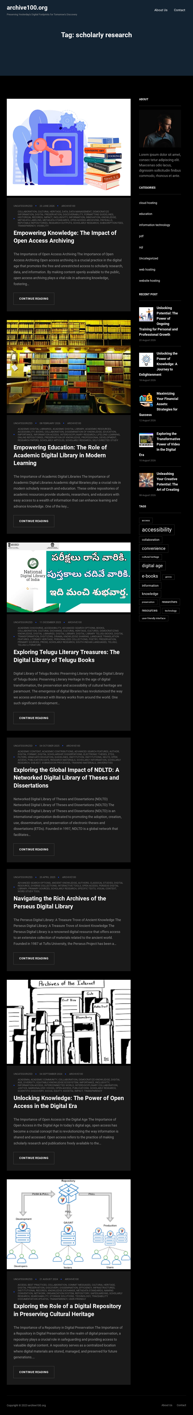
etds (111, 754)
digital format (27, 754)
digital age (152, 565)
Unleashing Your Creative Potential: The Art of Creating (168, 481)
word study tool (29, 891)
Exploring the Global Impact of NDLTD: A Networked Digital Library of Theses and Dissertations (66, 777)
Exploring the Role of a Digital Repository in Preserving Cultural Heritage (67, 1310)
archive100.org (27, 7)
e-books (150, 576)
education (145, 214)
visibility (43, 225)
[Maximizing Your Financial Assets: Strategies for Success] (146, 400)
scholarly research (86, 222)
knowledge (150, 594)
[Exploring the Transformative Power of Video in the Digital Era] (146, 441)
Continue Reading (33, 298)
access (146, 520)
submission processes (56, 762)
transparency (27, 225)
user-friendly (77, 1299)
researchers (169, 602)
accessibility (157, 529)
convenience (153, 548)
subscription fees (111, 222)
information (150, 585)
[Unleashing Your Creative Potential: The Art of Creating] (146, 481)
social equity (53, 1090)
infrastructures (104, 1287)
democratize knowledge (94, 1079)
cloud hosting (148, 203)
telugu (112, 642)
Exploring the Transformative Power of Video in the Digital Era (159, 444)
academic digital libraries (34, 428)
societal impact (73, 1090)
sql (141, 247)
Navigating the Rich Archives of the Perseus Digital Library (60, 902)
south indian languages (91, 642)
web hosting (147, 269)
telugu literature (29, 644)
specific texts (87, 888)
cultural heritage (150, 557)
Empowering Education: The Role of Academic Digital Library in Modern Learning (60, 455)
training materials (83, 762)
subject (36, 762)
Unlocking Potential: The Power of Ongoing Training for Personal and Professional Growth (158, 321)
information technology (154, 225)
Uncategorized (23, 205)
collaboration (150, 540)
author (114, 751)
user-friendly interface (153, 618)
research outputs (60, 222)
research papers (28, 440)
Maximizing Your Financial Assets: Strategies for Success (158, 404)
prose (44, 642)
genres (168, 577)
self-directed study (105, 440)
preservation (107, 639)
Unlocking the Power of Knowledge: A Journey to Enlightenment (158, 364)
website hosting (149, 280)
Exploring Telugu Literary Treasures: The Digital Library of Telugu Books (67, 656)
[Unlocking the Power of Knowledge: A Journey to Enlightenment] (146, 360)
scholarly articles (52, 440)
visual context (106, 888)
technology (171, 610)
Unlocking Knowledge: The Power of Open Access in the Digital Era (69, 1102)
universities (105, 762)
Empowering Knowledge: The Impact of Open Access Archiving (65, 236)
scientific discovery (31, 1090)
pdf (141, 236)
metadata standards (89, 1290)
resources (150, 610)
